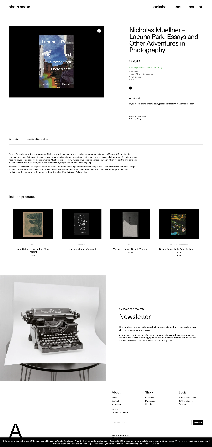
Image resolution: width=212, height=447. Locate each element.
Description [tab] (14, 138)
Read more (32, 257)
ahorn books (19, 6)
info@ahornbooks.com (183, 103)
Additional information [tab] (37, 138)
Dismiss (155, 443)
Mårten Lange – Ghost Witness (130, 248)
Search (197, 423)
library (139, 119)
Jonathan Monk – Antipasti (81, 248)
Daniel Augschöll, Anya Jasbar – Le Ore (178, 250)
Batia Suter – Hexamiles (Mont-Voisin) (33, 250)
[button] (99, 31)
